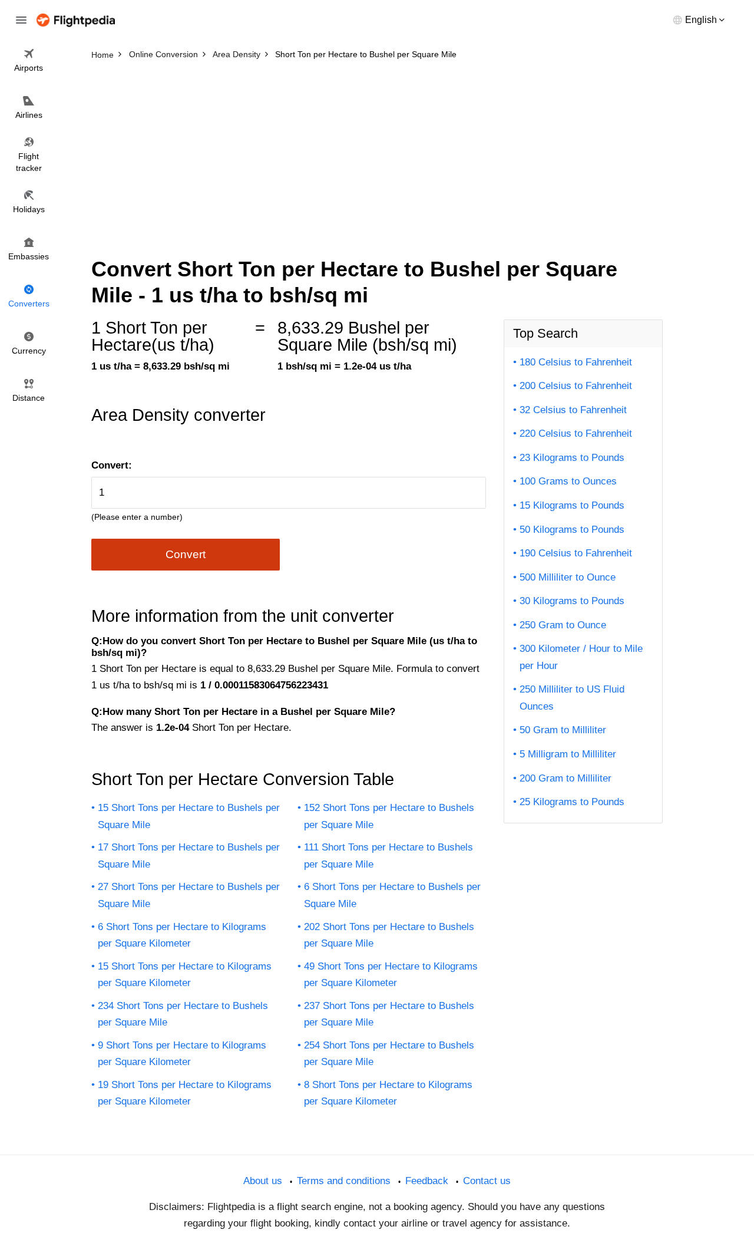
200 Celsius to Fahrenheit (576, 385)
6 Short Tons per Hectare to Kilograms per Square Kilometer (182, 935)
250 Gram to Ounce (563, 625)
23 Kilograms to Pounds (572, 457)
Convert (186, 554)
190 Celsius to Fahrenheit (576, 553)
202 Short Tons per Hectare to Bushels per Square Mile (389, 935)
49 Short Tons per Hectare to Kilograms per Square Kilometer (391, 975)
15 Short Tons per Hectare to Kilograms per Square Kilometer (185, 975)
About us (262, 1180)
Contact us (487, 1180)
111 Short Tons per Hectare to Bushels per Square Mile (388, 856)
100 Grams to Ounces (568, 481)
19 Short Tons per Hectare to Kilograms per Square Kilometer (185, 1093)
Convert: (111, 465)
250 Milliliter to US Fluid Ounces (572, 698)
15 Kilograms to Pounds (572, 505)
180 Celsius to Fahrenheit (576, 362)
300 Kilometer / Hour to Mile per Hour (581, 657)
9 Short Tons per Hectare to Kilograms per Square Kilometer (182, 1054)
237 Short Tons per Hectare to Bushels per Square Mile (389, 1014)
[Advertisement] (377, 153)
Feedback (426, 1180)
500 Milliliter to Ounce (568, 577)
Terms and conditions (344, 1180)
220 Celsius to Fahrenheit (576, 433)
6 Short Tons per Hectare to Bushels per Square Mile (392, 895)
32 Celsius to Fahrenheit (573, 410)
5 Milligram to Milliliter (568, 754)
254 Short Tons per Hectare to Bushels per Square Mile (389, 1054)
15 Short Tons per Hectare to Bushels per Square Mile (189, 816)
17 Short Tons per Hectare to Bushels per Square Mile (189, 856)
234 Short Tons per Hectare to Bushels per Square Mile (183, 1014)
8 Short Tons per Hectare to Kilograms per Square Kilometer (388, 1093)
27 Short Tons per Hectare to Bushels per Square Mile (189, 895)
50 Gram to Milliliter (563, 730)
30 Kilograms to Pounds (572, 600)
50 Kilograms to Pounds (572, 529)
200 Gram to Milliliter (565, 778)
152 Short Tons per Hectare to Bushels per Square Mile (389, 816)
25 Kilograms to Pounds (572, 801)
